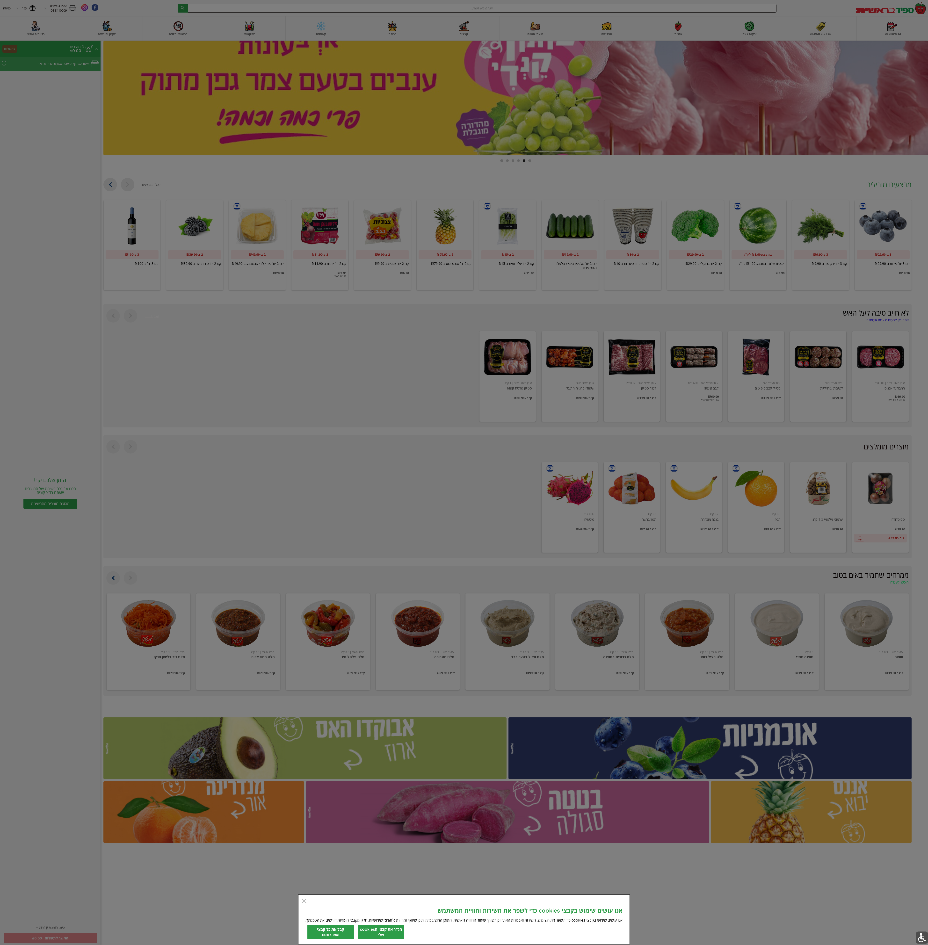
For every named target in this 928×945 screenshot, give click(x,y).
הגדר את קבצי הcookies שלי (381, 932)
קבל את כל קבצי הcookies (330, 932)
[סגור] (304, 901)
